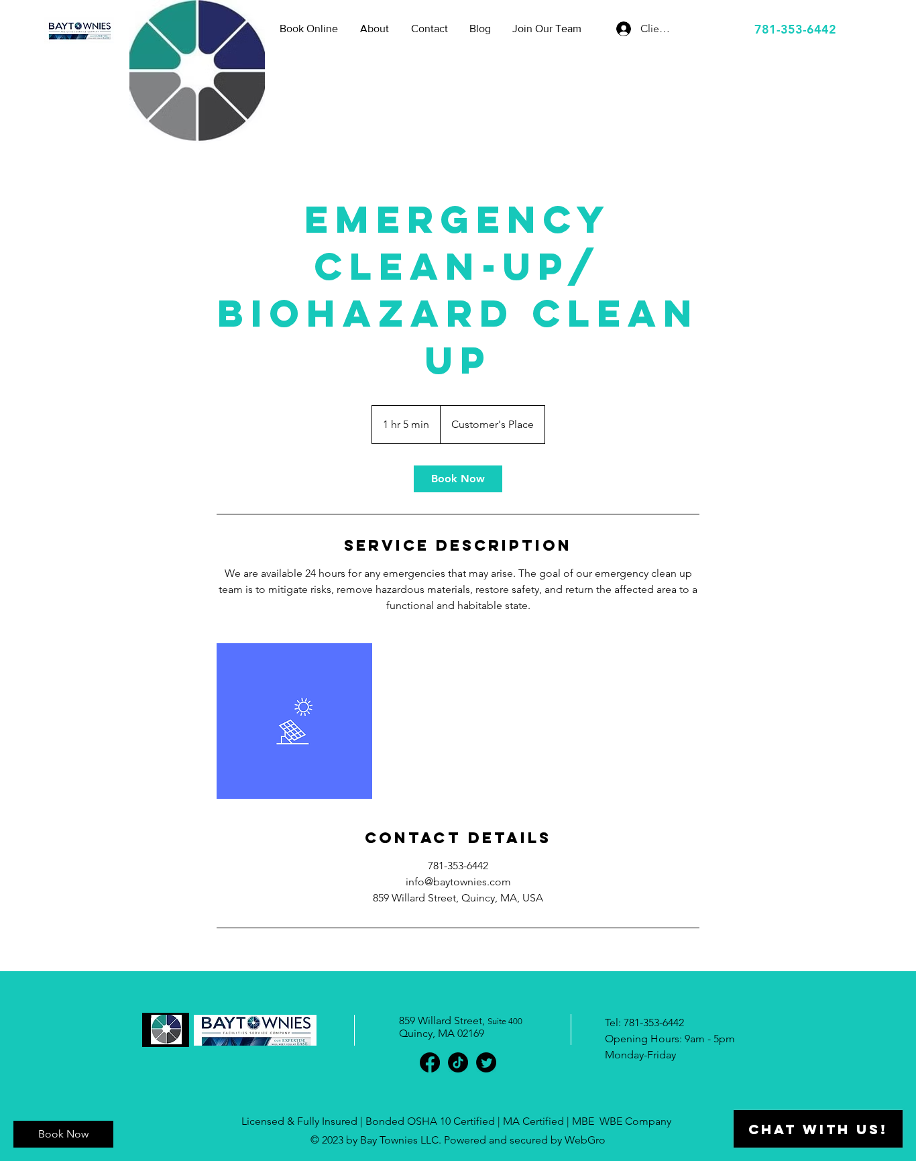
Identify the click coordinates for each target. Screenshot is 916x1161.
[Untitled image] (294, 721)
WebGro (585, 1140)
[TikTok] (458, 1062)
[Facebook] (430, 1062)
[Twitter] (486, 1062)
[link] (458, 478)
